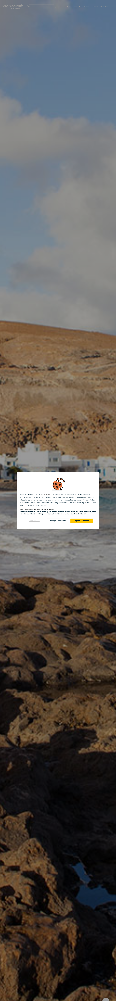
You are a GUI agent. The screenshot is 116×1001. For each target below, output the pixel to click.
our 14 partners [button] (46, 495)
